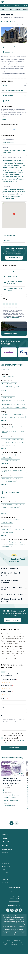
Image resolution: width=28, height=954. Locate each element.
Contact (3, 869)
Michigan (17, 5)
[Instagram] (12, 910)
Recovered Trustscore (6, 872)
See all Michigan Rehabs (10, 333)
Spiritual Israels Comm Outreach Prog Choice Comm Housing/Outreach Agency (12, 781)
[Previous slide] (11, 823)
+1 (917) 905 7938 (14, 901)
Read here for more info (13, 317)
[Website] (14, 271)
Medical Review (5, 863)
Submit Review (14, 748)
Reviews (25, 9)
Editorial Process (5, 860)
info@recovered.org (14, 898)
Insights (3, 876)
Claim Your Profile (14, 258)
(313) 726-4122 (13, 620)
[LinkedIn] (20, 910)
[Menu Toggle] (25, 2)
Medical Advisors (5, 866)
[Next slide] (16, 823)
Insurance (9, 9)
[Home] (2, 5)
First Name (4, 699)
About (2, 9)
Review (3, 716)
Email (2, 707)
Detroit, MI (4, 61)
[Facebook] (7, 910)
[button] (22, 24)
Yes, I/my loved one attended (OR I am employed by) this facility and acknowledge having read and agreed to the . (15, 738)
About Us (3, 856)
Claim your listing (5, 882)
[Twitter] (16, 910)
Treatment (17, 9)
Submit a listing (5, 879)
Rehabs (8, 5)
